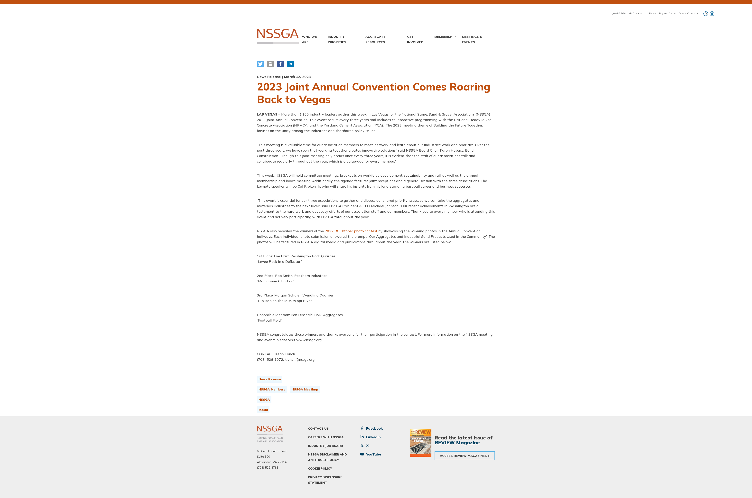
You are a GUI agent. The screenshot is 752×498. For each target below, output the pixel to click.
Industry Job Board (325, 446)
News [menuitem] (652, 13)
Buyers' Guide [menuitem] (667, 13)
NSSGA (264, 399)
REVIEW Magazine (457, 442)
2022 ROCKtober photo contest (351, 231)
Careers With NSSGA (326, 437)
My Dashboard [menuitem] (637, 13)
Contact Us (318, 428)
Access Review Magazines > (465, 456)
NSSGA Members (271, 389)
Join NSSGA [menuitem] (619, 13)
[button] (260, 64)
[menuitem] (711, 14)
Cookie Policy (320, 468)
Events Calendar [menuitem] (688, 13)
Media (263, 410)
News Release (269, 379)
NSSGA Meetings (305, 389)
